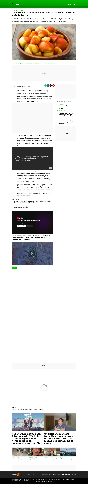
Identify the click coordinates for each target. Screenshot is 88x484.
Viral (18, 6)
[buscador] (75, 4)
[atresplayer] (69, 4)
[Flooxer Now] (20, 4)
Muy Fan (14, 6)
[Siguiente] (75, 1)
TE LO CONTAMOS (15, 457)
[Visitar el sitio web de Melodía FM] (62, 474)
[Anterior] (12, 1)
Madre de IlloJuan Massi (49, 0)
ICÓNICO (60, 119)
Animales (36, 6)
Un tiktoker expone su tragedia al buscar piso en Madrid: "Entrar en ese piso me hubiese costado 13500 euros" (59, 438)
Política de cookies (51, 479)
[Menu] (75, 7)
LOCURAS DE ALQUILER (48, 432)
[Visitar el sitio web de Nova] (42, 474)
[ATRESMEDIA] (16, 474)
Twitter (14, 267)
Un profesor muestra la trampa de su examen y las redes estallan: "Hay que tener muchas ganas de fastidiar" (66, 114)
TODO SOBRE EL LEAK (16, 432)
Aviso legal (38, 479)
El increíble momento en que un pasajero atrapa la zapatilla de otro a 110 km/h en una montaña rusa (67, 460)
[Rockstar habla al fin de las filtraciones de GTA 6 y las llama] (28, 422)
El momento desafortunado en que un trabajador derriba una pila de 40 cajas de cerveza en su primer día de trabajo (32, 238)
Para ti (27, 6)
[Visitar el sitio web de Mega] (46, 474)
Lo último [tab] (69, 102)
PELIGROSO (62, 457)
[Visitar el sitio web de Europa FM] (58, 474)
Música (31, 6)
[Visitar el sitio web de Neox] (37, 474)
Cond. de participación (60, 479)
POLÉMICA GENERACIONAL (49, 457)
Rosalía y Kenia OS (34, 0)
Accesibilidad (49, 481)
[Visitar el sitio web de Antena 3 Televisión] (29, 474)
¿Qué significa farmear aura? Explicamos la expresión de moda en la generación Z (19, 460)
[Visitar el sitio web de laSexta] (33, 474)
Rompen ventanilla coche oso (26, 0)
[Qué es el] (52, 452)
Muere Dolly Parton (16, 0)
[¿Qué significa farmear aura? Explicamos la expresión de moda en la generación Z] (20, 452)
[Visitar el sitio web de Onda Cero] (54, 474)
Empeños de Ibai (42, 0)
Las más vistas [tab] (61, 102)
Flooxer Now (14, 361)
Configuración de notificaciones (41, 481)
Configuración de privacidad (69, 479)
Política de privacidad (44, 479)
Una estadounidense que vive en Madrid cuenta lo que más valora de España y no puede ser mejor (35, 460)
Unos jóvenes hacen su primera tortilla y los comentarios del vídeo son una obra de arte (34, 63)
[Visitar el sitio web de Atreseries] (50, 474)
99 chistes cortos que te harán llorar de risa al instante (65, 107)
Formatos (41, 6)
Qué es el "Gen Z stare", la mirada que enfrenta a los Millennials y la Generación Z (51, 460)
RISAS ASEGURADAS (63, 104)
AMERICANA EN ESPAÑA (33, 457)
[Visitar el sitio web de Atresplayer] (68, 474)
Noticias (22, 6)
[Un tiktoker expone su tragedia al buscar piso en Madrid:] (60, 422)
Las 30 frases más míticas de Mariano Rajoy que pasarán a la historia (66, 122)
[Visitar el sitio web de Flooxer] (74, 474)
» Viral (18, 361)
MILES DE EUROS (62, 110)
